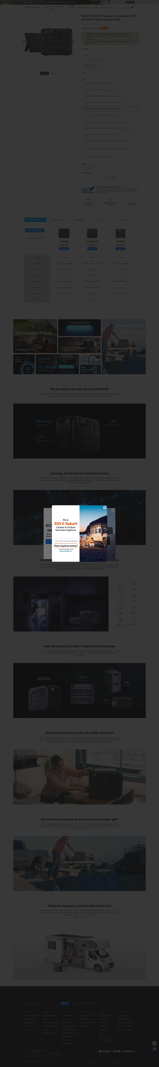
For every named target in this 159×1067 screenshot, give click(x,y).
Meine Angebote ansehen (65, 546)
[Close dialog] (104, 507)
